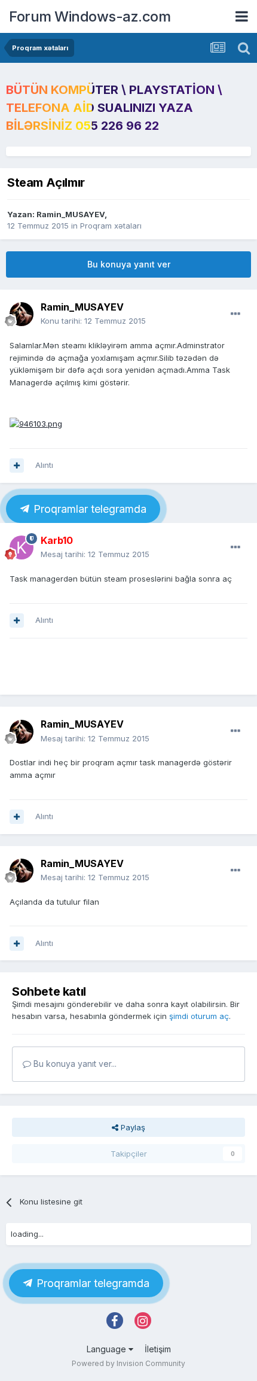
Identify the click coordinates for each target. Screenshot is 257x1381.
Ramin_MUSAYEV (70, 214)
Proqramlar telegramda (88, 509)
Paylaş (131, 1127)
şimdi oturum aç (199, 1016)
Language (107, 1349)
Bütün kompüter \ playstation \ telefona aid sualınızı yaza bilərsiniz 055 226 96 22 (114, 108)
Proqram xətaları (111, 225)
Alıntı (44, 465)
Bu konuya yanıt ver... (74, 1063)
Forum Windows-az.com (89, 16)
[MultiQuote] (17, 465)
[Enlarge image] (36, 423)
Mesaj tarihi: (95, 554)
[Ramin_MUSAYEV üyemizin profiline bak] (21, 314)
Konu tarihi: (93, 321)
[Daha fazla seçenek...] (235, 314)
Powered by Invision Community (128, 1363)
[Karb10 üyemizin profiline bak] (21, 547)
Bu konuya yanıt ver (128, 264)
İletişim (158, 1349)
